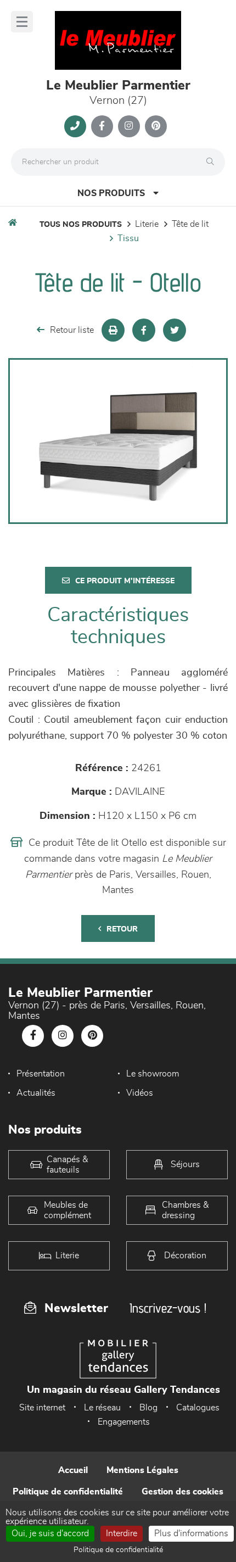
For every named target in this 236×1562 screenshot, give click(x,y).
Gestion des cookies (182, 1491)
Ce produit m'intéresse (125, 581)
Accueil (73, 1470)
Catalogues (198, 1407)
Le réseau (102, 1407)
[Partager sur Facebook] (143, 330)
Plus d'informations (191, 1533)
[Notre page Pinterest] (156, 126)
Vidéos (139, 1093)
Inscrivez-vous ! (168, 1308)
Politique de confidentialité (68, 1491)
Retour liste (72, 330)
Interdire (121, 1533)
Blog (148, 1407)
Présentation (40, 1073)
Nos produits (111, 193)
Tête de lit (190, 224)
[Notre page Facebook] (102, 126)
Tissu (128, 238)
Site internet (42, 1407)
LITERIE (147, 224)
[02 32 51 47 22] (75, 126)
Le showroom (152, 1073)
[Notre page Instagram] (129, 126)
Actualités (35, 1093)
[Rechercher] (213, 162)
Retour (122, 929)
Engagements (124, 1422)
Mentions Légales (142, 1470)
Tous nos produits (81, 224)
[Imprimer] (113, 330)
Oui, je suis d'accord (50, 1533)
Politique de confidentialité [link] (118, 1550)
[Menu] (22, 21)
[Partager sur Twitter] (174, 330)
